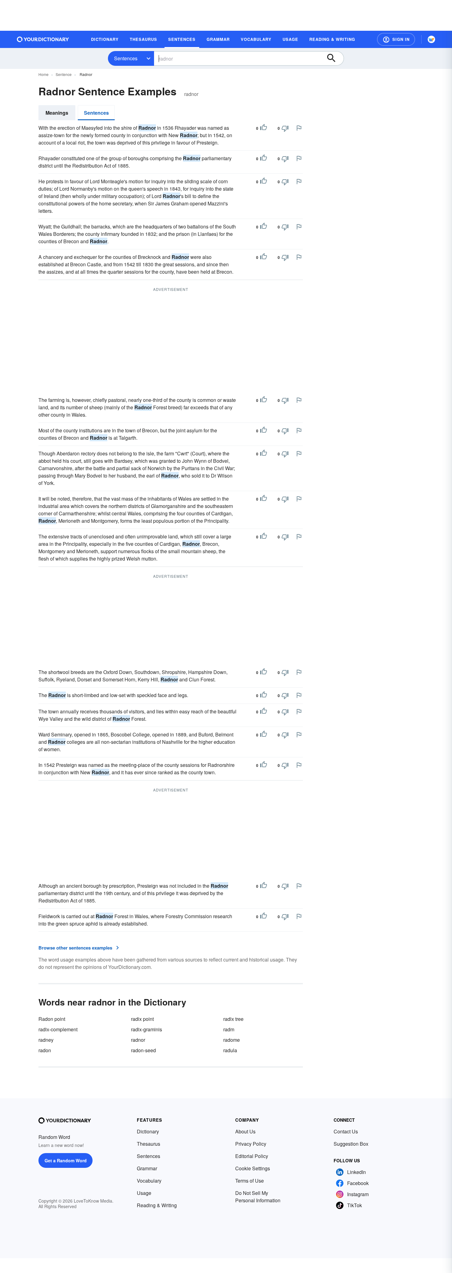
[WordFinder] (431, 39)
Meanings (57, 112)
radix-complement (57, 1029)
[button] (396, 39)
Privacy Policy (250, 1143)
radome (231, 1039)
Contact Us (346, 1131)
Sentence (64, 74)
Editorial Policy (251, 1156)
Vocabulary (149, 1180)
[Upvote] (263, 128)
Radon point (51, 1018)
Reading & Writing (157, 1205)
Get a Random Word (66, 1160)
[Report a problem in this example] (299, 128)
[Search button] (334, 58)
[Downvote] (285, 128)
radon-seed (143, 1050)
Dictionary (148, 1131)
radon (44, 1050)
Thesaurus (148, 1143)
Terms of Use (249, 1180)
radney (46, 1039)
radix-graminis (146, 1029)
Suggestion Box (351, 1143)
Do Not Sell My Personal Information (257, 1196)
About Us (245, 1131)
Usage (144, 1192)
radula (230, 1050)
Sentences (125, 58)
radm (228, 1029)
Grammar (147, 1168)
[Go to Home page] (43, 39)
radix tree (233, 1018)
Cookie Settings (252, 1168)
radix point (142, 1018)
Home (43, 74)
